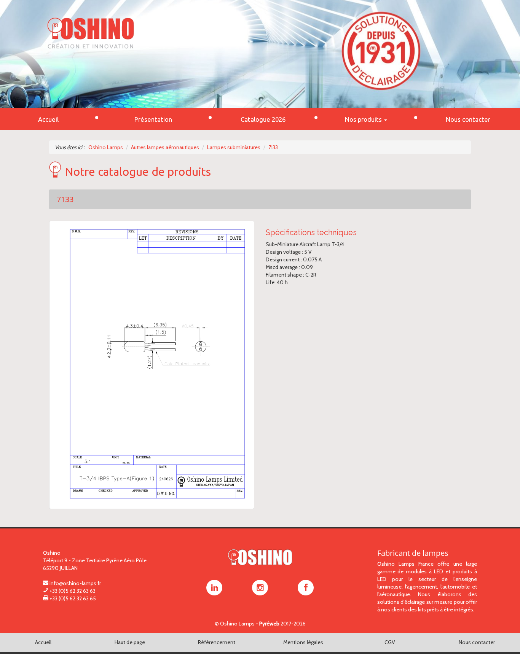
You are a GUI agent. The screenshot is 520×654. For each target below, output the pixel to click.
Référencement (216, 642)
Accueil (43, 642)
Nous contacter (477, 642)
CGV (389, 642)
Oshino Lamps (237, 623)
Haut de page (130, 642)
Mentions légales (303, 642)
